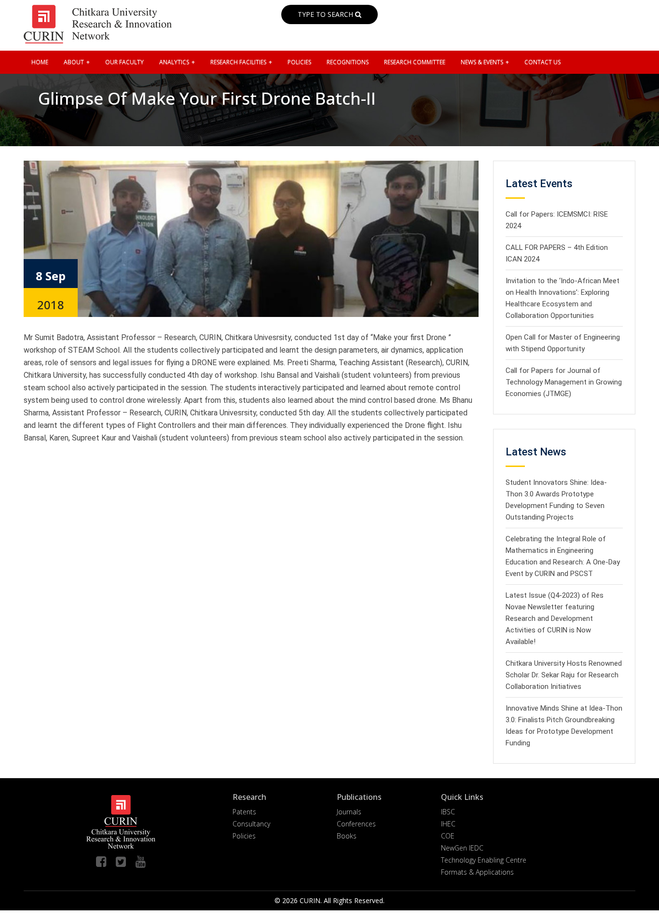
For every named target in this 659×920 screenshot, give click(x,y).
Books (347, 835)
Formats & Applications (477, 872)
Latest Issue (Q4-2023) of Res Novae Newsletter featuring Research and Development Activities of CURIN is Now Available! (555, 618)
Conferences (356, 823)
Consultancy (251, 823)
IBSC (448, 811)
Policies (244, 835)
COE (447, 835)
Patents (244, 811)
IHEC (448, 823)
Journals (349, 811)
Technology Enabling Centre (483, 860)
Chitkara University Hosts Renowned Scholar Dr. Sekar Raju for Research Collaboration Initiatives (564, 675)
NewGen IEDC (462, 847)
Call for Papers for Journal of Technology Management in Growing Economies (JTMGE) (564, 382)
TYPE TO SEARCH (326, 14)
